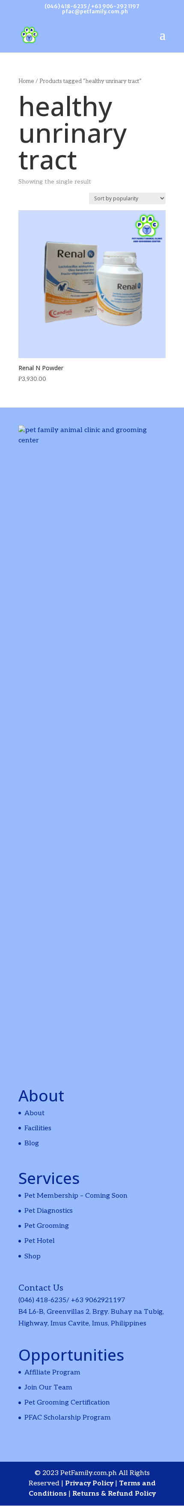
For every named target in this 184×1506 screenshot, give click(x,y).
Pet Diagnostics (48, 1211)
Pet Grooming (46, 1226)
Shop (32, 1256)
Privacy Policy (90, 1483)
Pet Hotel (39, 1241)
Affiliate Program (52, 1372)
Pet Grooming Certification (67, 1403)
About (34, 1113)
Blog (31, 1143)
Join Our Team (48, 1387)
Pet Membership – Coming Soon (76, 1196)
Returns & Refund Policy (114, 1494)
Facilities (37, 1128)
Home (26, 81)
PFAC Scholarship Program (67, 1418)
